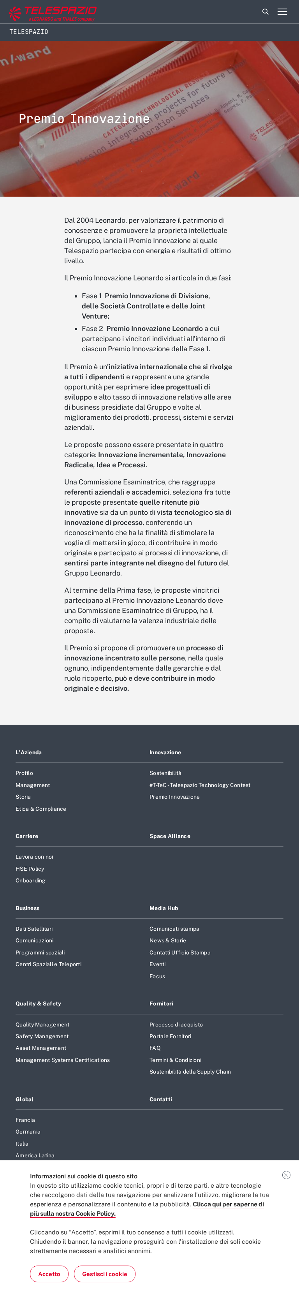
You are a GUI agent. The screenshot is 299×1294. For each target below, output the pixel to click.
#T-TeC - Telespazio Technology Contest (200, 785)
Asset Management (41, 1048)
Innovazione (165, 752)
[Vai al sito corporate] (38, 12)
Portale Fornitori (170, 1036)
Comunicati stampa (174, 929)
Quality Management (43, 1024)
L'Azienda (29, 752)
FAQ (155, 1048)
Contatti (161, 1099)
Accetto (49, 1274)
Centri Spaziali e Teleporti (48, 964)
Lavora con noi (34, 857)
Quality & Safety (39, 1003)
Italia (22, 1144)
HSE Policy (30, 869)
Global (25, 1099)
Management (33, 785)
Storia (23, 797)
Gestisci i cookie (104, 1274)
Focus (157, 976)
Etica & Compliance (41, 809)
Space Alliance (170, 836)
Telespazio (28, 32)
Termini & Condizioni (175, 1060)
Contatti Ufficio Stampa (180, 952)
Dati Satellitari (34, 929)
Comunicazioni (34, 940)
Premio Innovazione (175, 797)
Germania (28, 1132)
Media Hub (164, 908)
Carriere (27, 836)
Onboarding (31, 880)
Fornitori (162, 1003)
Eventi (158, 964)
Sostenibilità (165, 773)
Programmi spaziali (40, 952)
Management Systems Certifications (63, 1060)
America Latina (35, 1155)
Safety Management (42, 1036)
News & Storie (168, 940)
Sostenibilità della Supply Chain (190, 1072)
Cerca (265, 11)
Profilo (24, 773)
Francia (25, 1120)
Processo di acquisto (176, 1024)
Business (27, 908)
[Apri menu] (282, 11)
